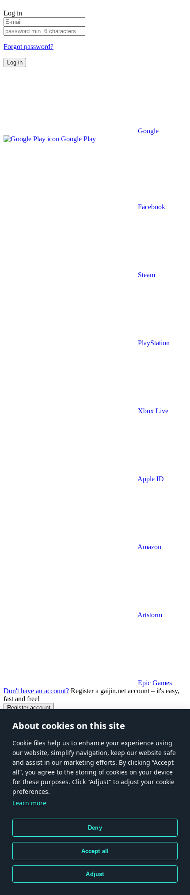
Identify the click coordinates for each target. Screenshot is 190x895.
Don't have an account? (36, 691)
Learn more (29, 803)
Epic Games (154, 683)
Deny (95, 827)
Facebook (150, 207)
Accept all (95, 851)
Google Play (77, 139)
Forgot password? (28, 46)
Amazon (148, 547)
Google (147, 131)
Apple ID (150, 479)
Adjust (95, 874)
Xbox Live (152, 411)
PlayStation (153, 343)
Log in (15, 62)
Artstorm (149, 615)
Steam (145, 275)
